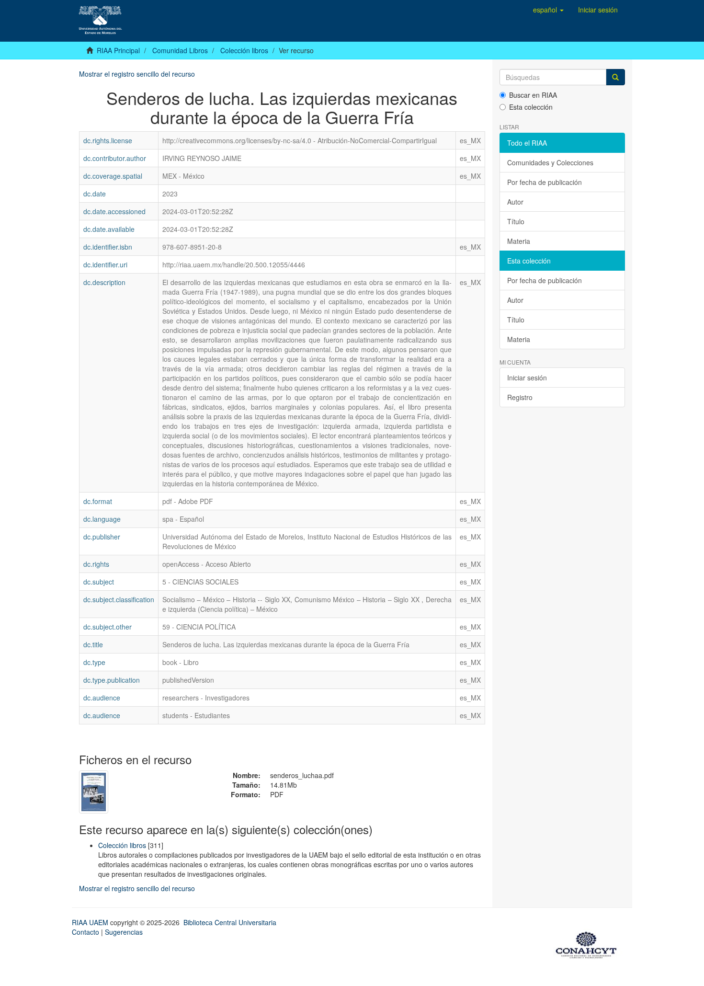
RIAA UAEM (91, 922)
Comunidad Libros (180, 50)
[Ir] (615, 77)
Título (515, 221)
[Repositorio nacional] (589, 943)
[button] (548, 9)
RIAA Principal (118, 50)
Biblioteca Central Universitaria (229, 922)
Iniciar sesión (527, 377)
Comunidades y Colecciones (550, 162)
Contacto (85, 932)
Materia (518, 241)
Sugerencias (124, 932)
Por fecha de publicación (544, 182)
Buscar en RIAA (533, 95)
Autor (515, 201)
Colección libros (244, 50)
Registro (520, 397)
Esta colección (531, 107)
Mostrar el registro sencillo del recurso (137, 74)
